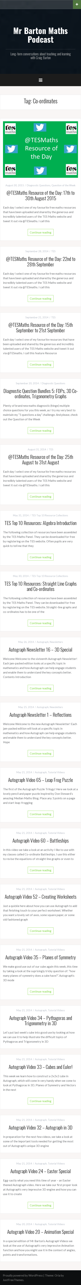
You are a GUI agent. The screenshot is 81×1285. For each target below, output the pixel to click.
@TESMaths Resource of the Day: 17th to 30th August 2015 (40, 195)
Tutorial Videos (56, 772)
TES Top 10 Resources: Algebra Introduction (40, 523)
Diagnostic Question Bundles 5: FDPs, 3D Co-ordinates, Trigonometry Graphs (40, 393)
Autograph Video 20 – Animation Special (40, 1231)
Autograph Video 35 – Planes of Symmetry (40, 957)
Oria (57, 1275)
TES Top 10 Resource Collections (49, 515)
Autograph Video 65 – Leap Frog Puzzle (40, 779)
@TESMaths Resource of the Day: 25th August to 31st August (40, 459)
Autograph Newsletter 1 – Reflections (40, 714)
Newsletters (56, 641)
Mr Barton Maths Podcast (40, 35)
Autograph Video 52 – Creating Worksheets (40, 896)
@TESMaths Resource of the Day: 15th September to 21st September (40, 327)
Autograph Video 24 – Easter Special (40, 1171)
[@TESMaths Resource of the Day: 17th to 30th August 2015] (40, 149)
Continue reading (40, 232)
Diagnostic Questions (38, 185)
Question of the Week (63, 185)
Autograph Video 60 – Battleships (40, 840)
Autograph (43, 641)
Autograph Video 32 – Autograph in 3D (40, 1127)
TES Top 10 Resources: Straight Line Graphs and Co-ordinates (40, 586)
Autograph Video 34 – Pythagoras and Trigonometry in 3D (40, 1020)
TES (53, 251)
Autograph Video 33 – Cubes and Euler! (41, 1066)
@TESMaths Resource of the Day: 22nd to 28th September (40, 261)
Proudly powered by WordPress (23, 1275)
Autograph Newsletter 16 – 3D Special (40, 649)
